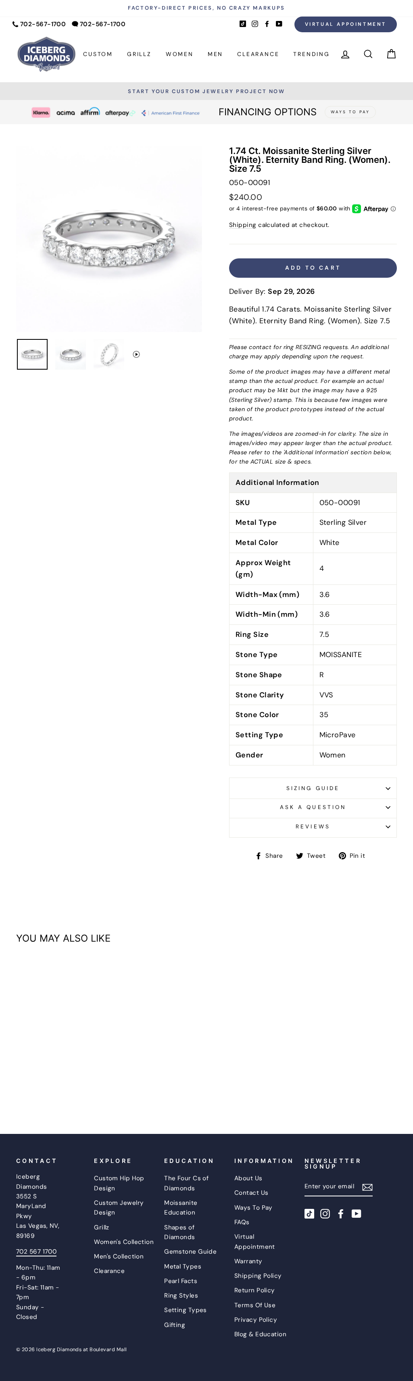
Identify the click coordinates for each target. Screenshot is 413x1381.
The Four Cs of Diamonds (186, 1183)
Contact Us (251, 1193)
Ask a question (313, 807)
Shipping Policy (258, 1276)
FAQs (242, 1222)
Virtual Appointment (345, 24)
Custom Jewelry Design (119, 1208)
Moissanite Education (181, 1208)
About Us (248, 1178)
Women (180, 54)
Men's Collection (119, 1256)
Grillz (139, 54)
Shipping (243, 225)
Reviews (313, 826)
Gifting (174, 1325)
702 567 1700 (36, 1252)
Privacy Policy (255, 1320)
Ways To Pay (253, 1208)
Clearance (258, 54)
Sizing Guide (313, 788)
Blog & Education (260, 1334)
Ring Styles (181, 1296)
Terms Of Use (254, 1305)
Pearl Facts (180, 1281)
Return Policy (254, 1290)
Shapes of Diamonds (179, 1232)
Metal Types (182, 1266)
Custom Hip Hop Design (119, 1183)
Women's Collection (124, 1242)
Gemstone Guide (190, 1252)
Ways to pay (350, 111)
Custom (98, 54)
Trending (311, 54)
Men (215, 54)
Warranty (248, 1261)
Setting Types (185, 1310)
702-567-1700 (43, 24)
